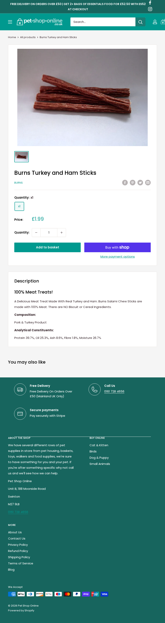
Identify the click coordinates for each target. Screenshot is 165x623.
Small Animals (100, 464)
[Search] (140, 21)
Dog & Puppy (99, 457)
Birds (93, 451)
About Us (15, 532)
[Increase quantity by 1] (61, 232)
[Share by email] (148, 182)
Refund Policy (18, 551)
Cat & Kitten (99, 445)
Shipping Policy (19, 557)
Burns (18, 183)
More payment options (117, 256)
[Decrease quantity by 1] (36, 232)
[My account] (155, 22)
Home (12, 37)
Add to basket (47, 247)
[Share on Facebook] (125, 182)
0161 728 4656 (114, 391)
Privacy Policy (18, 545)
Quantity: (21, 232)
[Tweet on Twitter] (140, 182)
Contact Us (16, 538)
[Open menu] (10, 21)
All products (28, 37)
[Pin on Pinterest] (132, 182)
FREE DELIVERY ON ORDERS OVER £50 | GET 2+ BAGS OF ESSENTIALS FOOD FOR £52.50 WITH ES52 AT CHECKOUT (78, 6)
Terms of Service (20, 563)
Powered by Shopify (21, 610)
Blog (11, 569)
